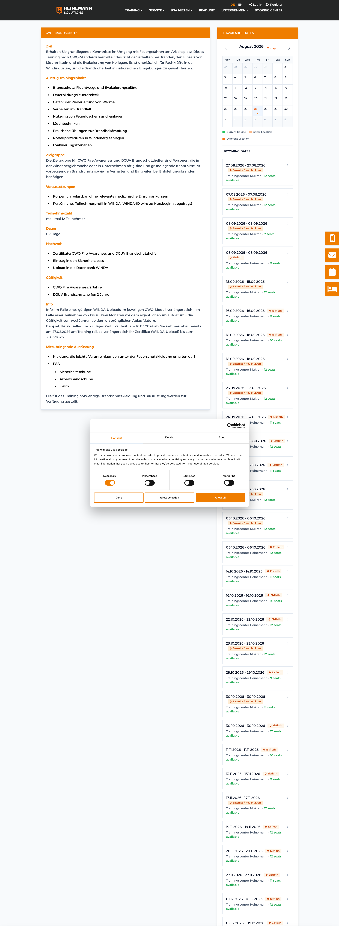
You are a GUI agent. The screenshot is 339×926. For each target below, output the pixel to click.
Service (155, 10)
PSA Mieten (180, 10)
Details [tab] (169, 437)
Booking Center (268, 10)
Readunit (207, 10)
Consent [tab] (116, 437)
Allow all (220, 497)
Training (132, 10)
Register (276, 4)
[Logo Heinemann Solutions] (74, 10)
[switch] (150, 483)
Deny (118, 497)
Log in (257, 4)
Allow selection (169, 497)
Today (271, 48)
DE (233, 4)
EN (240, 4)
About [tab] (222, 437)
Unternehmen (233, 10)
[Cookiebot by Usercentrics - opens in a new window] (229, 426)
